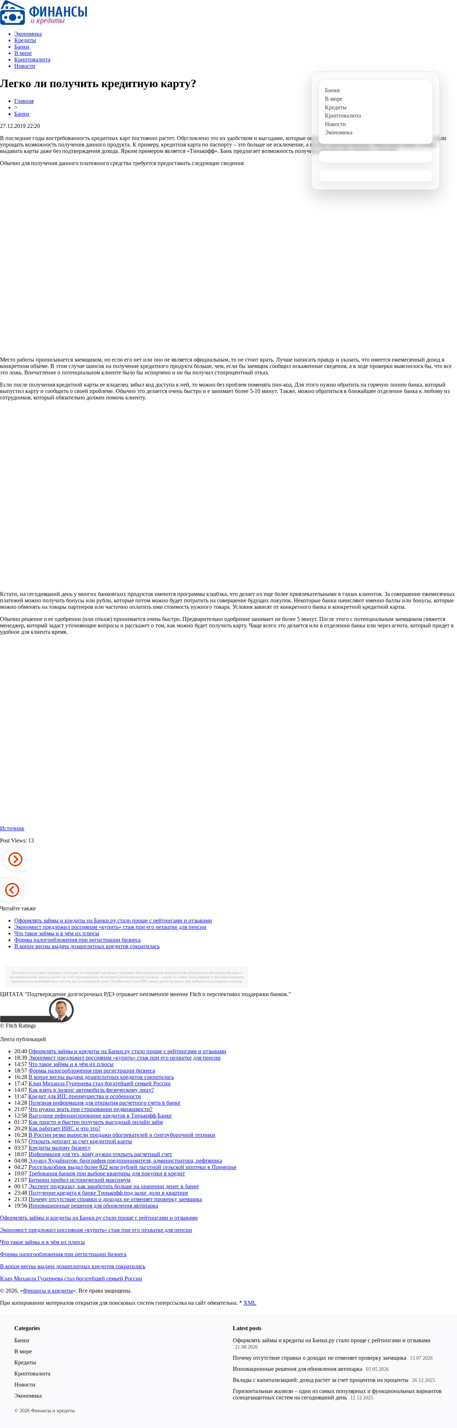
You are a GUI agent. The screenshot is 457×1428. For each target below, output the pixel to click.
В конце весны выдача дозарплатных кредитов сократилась (87, 946)
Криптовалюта (32, 1373)
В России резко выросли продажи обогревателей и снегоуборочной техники (122, 1135)
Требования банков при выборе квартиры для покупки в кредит (107, 1173)
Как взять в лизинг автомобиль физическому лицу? (91, 1090)
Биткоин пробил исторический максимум (79, 1180)
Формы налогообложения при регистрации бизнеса (77, 940)
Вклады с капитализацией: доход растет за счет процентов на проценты (320, 1380)
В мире (23, 1351)
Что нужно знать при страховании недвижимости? (90, 1109)
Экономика (28, 1396)
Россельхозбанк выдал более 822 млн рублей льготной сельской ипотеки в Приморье (132, 1167)
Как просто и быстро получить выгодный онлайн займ (96, 1122)
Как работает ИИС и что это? (64, 1128)
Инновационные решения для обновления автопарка (181, 972)
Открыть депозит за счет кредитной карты (80, 1141)
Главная (24, 101)
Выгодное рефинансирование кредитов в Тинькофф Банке (100, 1116)
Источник (12, 828)
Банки (21, 114)
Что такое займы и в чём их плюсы (56, 933)
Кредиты (25, 1362)
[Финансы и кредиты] (43, 23)
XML (249, 1303)
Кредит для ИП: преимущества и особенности (84, 1096)
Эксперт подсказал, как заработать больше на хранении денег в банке (114, 1186)
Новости (24, 1385)
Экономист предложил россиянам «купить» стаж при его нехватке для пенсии (110, 927)
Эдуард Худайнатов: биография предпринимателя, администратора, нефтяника (125, 1161)
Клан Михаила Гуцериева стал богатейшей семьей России (100, 1083)
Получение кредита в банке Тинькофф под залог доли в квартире (108, 1193)
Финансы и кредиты (48, 1291)
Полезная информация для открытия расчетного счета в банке (104, 1103)
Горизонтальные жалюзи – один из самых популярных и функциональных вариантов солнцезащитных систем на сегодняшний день (337, 1394)
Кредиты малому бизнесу (60, 1148)
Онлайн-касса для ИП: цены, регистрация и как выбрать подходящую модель (176, 981)
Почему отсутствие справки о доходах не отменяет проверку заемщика (73, 972)
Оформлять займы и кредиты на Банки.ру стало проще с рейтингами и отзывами (113, 920)
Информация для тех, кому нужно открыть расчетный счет (100, 1154)
